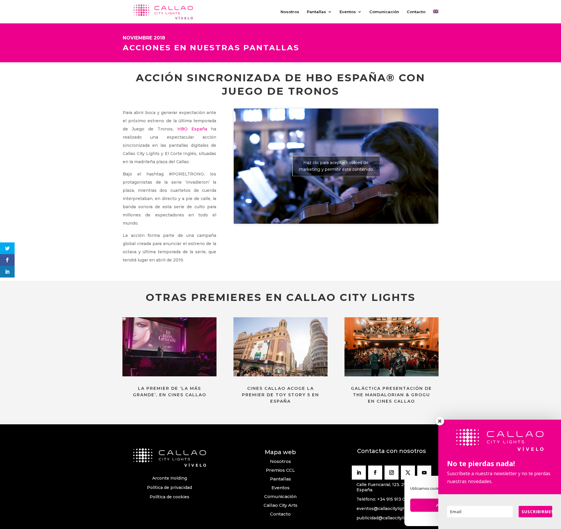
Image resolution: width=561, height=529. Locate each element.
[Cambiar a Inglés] (435, 16)
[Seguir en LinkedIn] (359, 473)
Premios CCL (280, 470)
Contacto (416, 12)
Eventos (348, 12)
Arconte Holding (169, 478)
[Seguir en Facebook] (375, 473)
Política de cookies (169, 496)
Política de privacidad (169, 487)
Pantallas (316, 12)
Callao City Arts (280, 505)
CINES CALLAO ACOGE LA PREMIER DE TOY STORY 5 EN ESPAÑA (280, 395)
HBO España (192, 129)
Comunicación (384, 12)
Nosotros (289, 12)
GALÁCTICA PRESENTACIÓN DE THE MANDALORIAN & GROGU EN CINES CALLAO (391, 395)
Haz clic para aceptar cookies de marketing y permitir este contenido (336, 166)
